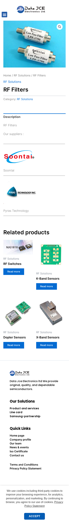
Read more (13, 271)
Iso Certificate (19, 451)
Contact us (17, 455)
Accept (34, 516)
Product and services (24, 408)
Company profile (20, 439)
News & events (19, 447)
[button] (4, 14)
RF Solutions (22, 75)
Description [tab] (11, 117)
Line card (16, 412)
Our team (15, 443)
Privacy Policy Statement (25, 468)
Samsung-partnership (25, 416)
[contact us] (34, 478)
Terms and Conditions (24, 464)
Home (7, 75)
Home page (17, 435)
